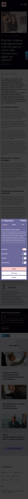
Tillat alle (14, 269)
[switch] (24, 254)
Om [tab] (23, 224)
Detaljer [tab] (14, 224)
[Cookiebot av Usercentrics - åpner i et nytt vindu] (20, 221)
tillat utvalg (14, 273)
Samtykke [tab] (5, 224)
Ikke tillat (14, 277)
